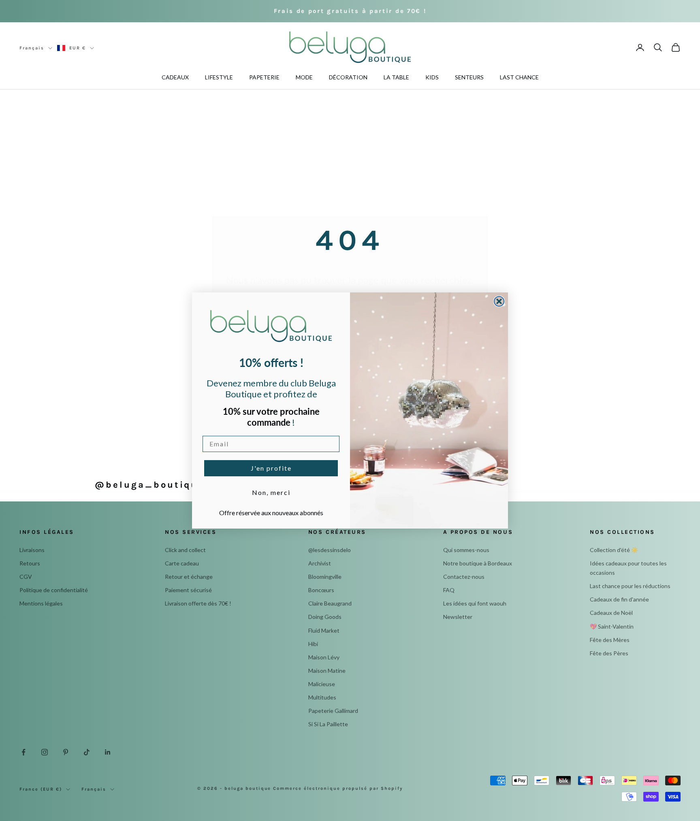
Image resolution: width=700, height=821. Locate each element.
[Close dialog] (499, 301)
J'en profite (271, 468)
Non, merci (271, 492)
